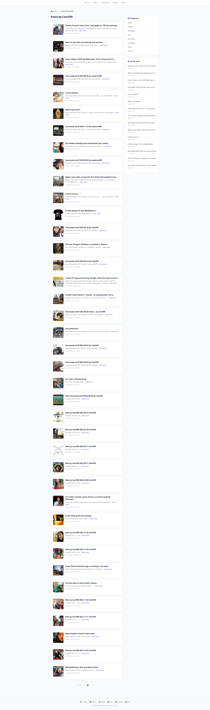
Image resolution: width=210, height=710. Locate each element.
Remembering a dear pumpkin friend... (82, 667)
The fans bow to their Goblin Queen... (81, 583)
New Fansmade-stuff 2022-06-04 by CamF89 (84, 396)
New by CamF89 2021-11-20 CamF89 (80, 600)
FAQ (129, 35)
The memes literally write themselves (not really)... (87, 143)
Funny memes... (72, 93)
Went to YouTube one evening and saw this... (84, 42)
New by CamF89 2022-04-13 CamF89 (80, 413)
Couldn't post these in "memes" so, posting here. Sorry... (90, 295)
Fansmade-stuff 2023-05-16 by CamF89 (81, 227)
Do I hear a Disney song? (76, 379)
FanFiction (131, 39)
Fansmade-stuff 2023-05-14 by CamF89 (81, 261)
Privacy (84, 702)
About (102, 702)
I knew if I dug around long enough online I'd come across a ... (92, 278)
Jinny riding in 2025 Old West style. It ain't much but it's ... (90, 59)
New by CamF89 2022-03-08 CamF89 (80, 480)
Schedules (105, 3)
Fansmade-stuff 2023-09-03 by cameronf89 (83, 160)
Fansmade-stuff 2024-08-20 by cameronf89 (83, 76)
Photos (115, 3)
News (124, 3)
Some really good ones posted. (78, 516)
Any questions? (72, 328)
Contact (120, 702)
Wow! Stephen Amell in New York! (80, 633)
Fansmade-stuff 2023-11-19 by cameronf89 (83, 126)
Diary (95, 3)
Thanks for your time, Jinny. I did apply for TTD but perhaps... (91, 25)
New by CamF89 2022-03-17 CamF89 (80, 446)
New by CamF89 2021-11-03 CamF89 (80, 650)
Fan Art (87, 3)
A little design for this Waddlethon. (80, 210)
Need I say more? (72, 109)
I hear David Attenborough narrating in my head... (87, 566)
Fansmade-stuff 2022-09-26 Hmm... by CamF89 (85, 312)
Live (111, 702)
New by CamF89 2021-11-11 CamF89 (80, 617)
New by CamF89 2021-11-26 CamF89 (80, 532)
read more (82, 31)
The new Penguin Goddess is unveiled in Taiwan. (86, 244)
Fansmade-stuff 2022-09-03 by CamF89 (81, 345)
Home (55, 11)
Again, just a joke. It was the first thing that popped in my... (91, 177)
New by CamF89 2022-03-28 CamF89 (80, 429)
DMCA (94, 702)
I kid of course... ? (72, 194)
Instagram (131, 31)
